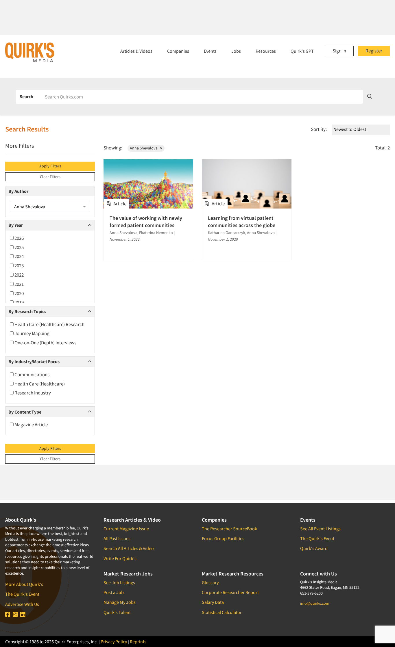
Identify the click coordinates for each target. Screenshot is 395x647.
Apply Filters (50, 166)
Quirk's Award (314, 548)
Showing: (113, 148)
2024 (19, 256)
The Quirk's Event (22, 594)
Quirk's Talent (117, 612)
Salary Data (213, 602)
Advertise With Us (22, 604)
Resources (266, 51)
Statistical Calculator (222, 612)
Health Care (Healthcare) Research (49, 324)
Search (26, 96)
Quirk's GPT (302, 51)
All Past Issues (117, 538)
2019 (19, 302)
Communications (31, 374)
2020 (19, 293)
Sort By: (319, 129)
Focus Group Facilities (223, 538)
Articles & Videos (136, 51)
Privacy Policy (114, 641)
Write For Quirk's (120, 558)
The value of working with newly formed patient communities (146, 222)
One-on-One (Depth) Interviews (45, 342)
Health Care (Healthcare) (39, 384)
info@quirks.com (314, 603)
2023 (19, 265)
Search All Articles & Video (129, 548)
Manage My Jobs (120, 602)
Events (210, 51)
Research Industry (32, 393)
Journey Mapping (31, 333)
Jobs (236, 51)
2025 (19, 247)
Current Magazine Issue (126, 528)
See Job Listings (119, 582)
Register (374, 50)
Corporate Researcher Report (230, 592)
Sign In (339, 50)
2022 (19, 275)
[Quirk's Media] (29, 52)
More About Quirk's (24, 584)
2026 (19, 238)
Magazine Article (31, 424)
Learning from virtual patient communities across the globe (241, 222)
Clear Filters (50, 176)
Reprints (138, 641)
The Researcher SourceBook (229, 528)
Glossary (210, 582)
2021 (19, 284)
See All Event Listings (320, 528)
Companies (178, 51)
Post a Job (114, 592)
